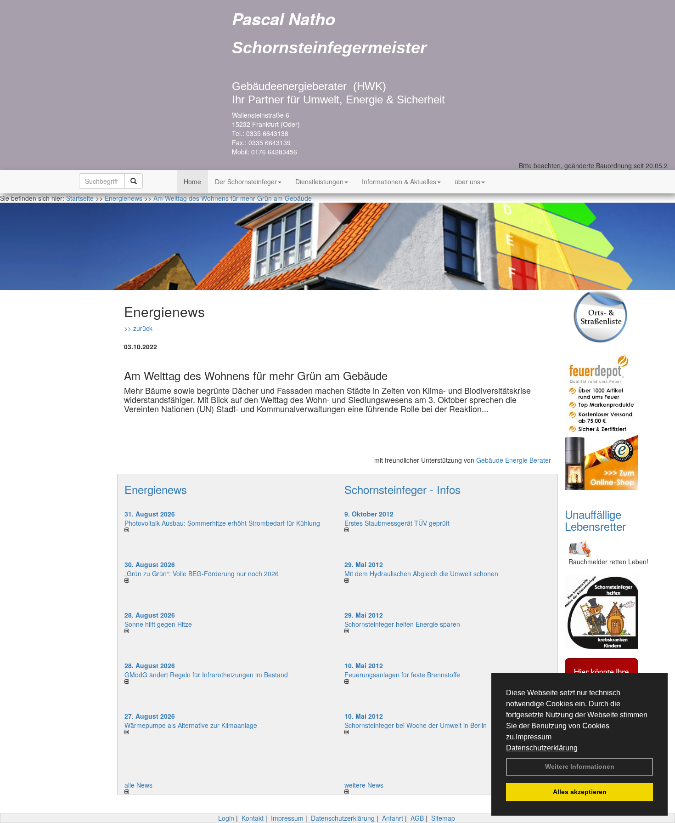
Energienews (155, 489)
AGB (417, 818)
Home (192, 181)
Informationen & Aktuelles (399, 181)
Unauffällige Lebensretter (595, 520)
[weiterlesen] (227, 530)
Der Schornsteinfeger (246, 181)
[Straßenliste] (613, 316)
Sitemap (443, 818)
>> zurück (138, 328)
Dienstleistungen (319, 181)
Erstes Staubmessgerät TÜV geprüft (397, 523)
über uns (467, 181)
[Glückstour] (613, 612)
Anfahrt (392, 818)
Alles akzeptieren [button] (580, 791)
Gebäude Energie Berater (513, 460)
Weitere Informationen (579, 766)
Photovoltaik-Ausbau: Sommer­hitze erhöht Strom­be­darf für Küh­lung (222, 523)
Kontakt (253, 818)
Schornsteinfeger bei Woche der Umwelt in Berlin (415, 725)
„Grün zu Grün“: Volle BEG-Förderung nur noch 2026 (201, 573)
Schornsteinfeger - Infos (402, 489)
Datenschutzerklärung (542, 748)
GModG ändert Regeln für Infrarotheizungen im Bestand (206, 674)
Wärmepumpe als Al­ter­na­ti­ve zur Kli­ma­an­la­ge (190, 725)
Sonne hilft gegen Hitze (158, 624)
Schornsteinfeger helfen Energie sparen (402, 624)
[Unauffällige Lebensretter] (613, 547)
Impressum (533, 737)
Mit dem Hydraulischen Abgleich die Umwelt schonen (421, 573)
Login (226, 818)
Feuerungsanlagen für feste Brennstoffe (402, 674)
